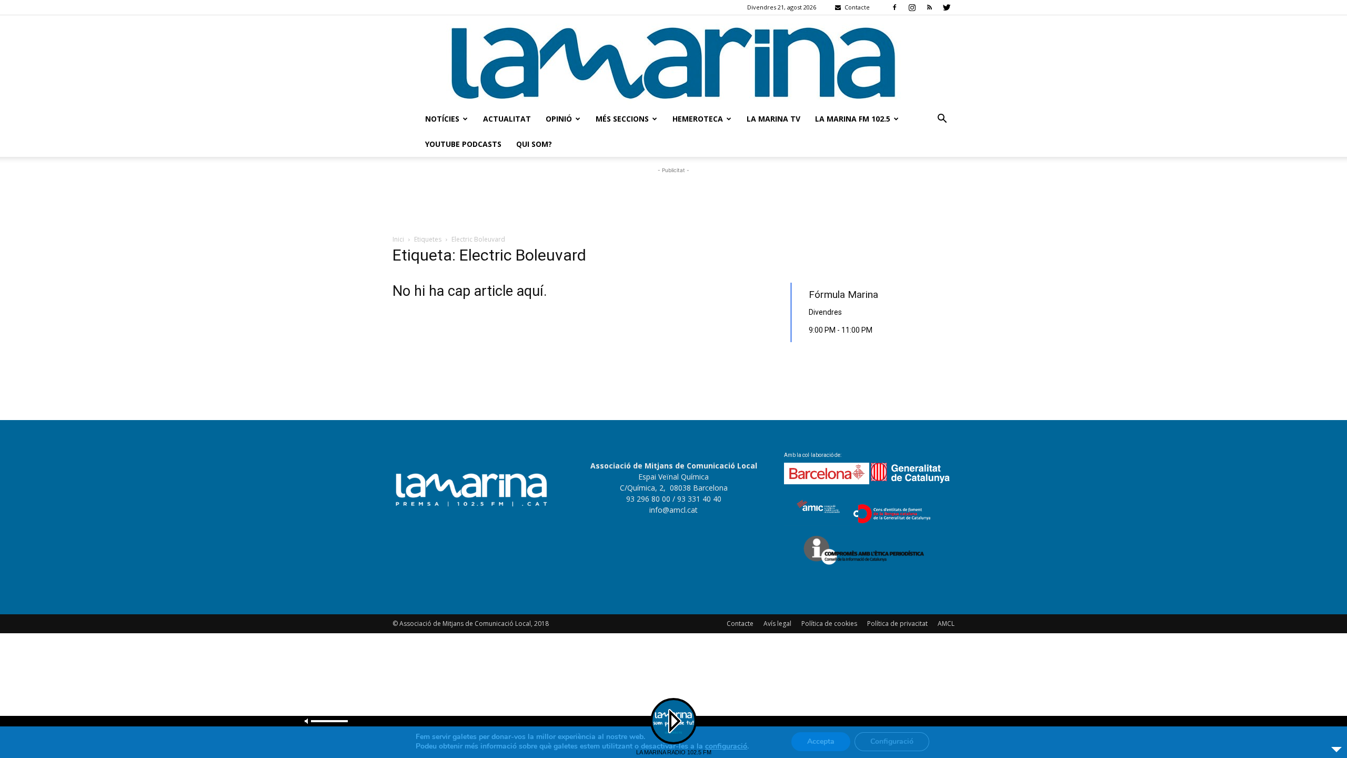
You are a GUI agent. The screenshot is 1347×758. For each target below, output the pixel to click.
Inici (398, 239)
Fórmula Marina (843, 294)
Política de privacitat (897, 623)
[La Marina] (673, 60)
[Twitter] (946, 7)
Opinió (559, 119)
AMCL (946, 623)
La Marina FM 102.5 (852, 119)
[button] (941, 120)
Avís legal (777, 623)
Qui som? (534, 144)
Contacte (740, 623)
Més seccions (622, 119)
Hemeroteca (697, 119)
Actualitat (507, 119)
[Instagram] (912, 7)
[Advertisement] (673, 199)
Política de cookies (829, 623)
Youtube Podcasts (463, 144)
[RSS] (929, 7)
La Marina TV (773, 119)
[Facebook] (894, 7)
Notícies (442, 119)
